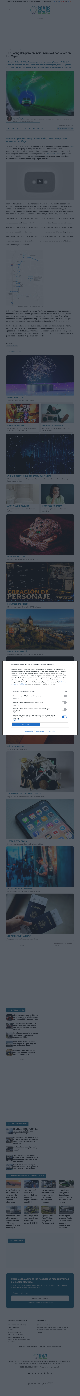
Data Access (40, 731)
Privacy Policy (51, 731)
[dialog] (40, 698)
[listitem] (40, 692)
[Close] (74, 665)
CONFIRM (26, 724)
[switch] (64, 696)
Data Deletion (29, 731)
